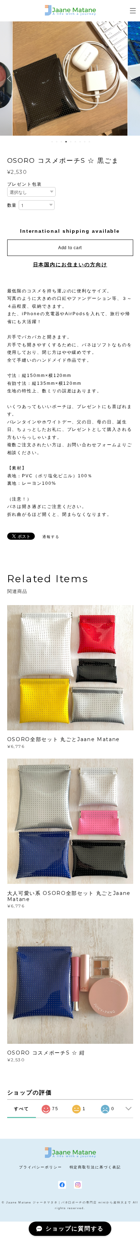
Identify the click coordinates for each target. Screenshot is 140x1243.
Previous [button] (10, 78)
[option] (70, 78)
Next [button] (129, 78)
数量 (12, 205)
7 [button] (80, 141)
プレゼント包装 (24, 184)
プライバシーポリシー (40, 1167)
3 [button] (61, 141)
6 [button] (75, 141)
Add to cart (70, 247)
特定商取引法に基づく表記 (95, 1167)
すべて (21, 1108)
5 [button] (70, 141)
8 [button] (84, 141)
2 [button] (56, 141)
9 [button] (89, 141)
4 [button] (66, 141)
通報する (51, 537)
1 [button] (52, 141)
